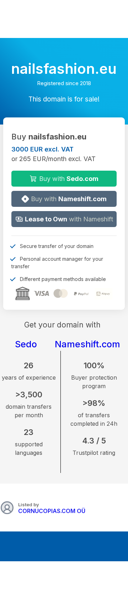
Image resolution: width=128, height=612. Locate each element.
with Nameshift (69, 219)
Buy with (67, 178)
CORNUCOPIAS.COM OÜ (51, 510)
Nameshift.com (87, 344)
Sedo (26, 344)
